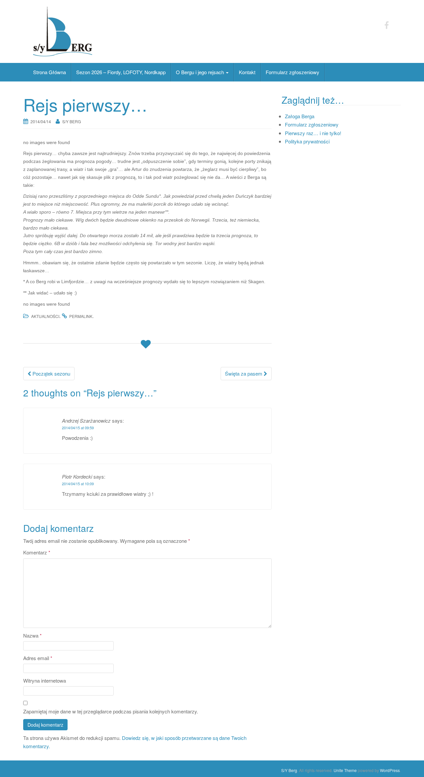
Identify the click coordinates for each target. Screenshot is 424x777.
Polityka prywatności (307, 141)
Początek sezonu (50, 373)
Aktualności (45, 316)
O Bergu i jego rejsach (200, 72)
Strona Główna (49, 72)
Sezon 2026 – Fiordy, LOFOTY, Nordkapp (121, 72)
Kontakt (247, 72)
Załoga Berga (299, 116)
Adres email (37, 657)
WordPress (390, 770)
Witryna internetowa (44, 680)
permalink (80, 316)
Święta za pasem (244, 373)
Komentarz (36, 552)
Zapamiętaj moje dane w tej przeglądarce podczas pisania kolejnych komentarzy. (110, 711)
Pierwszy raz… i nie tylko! (313, 133)
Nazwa (32, 635)
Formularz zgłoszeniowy (292, 72)
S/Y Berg (71, 121)
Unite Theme (345, 770)
